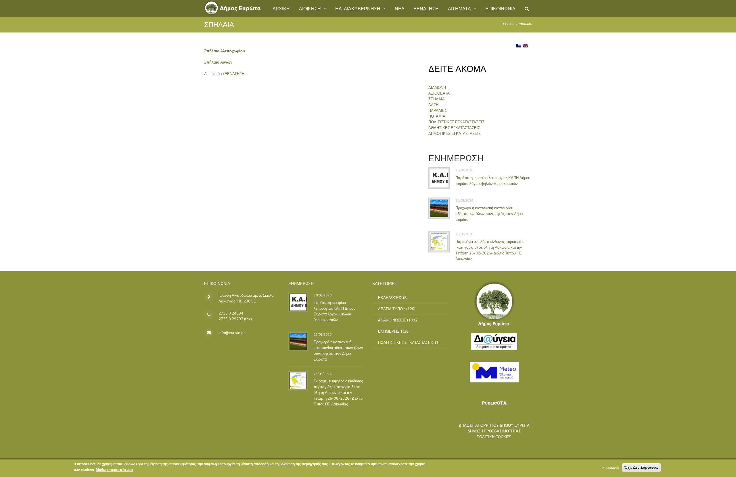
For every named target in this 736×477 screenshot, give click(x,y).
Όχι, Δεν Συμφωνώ (641, 467)
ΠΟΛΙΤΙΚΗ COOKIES (494, 436)
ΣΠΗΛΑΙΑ (436, 99)
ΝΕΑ (400, 8)
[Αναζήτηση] (527, 8)
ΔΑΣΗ (433, 104)
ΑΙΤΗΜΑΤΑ (460, 8)
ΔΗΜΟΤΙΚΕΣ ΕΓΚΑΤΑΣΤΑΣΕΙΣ (454, 133)
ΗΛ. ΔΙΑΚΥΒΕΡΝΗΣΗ (358, 8)
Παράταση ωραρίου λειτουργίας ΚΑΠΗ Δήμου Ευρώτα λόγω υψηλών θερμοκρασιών (492, 180)
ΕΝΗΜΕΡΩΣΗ (390, 331)
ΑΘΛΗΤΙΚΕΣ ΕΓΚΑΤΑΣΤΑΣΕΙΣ (454, 127)
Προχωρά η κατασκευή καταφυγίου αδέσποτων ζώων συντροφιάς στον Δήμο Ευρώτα (489, 214)
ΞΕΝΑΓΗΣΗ (426, 8)
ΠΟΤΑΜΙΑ (436, 116)
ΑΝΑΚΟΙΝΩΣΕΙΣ (392, 320)
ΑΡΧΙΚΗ (281, 8)
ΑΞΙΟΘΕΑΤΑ (439, 93)
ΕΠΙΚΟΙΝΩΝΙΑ (500, 8)
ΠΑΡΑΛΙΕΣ (437, 110)
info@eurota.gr (231, 332)
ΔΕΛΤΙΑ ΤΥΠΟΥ (391, 308)
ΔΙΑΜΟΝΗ (437, 87)
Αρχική (508, 24)
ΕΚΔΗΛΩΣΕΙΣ (390, 297)
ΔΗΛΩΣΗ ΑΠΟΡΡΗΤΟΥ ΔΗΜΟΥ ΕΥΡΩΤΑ (494, 425)
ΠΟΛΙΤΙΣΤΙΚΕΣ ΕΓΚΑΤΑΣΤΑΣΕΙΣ (456, 122)
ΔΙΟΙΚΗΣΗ (310, 8)
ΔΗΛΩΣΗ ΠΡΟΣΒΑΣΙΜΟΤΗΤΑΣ (494, 431)
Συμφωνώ (610, 467)
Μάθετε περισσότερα (114, 469)
